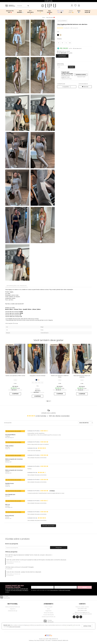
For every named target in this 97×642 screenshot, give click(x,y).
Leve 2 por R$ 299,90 (62, 20)
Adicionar (85, 86)
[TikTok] (77, 617)
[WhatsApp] (81, 617)
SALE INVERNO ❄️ (20, 11)
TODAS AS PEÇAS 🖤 (87, 11)
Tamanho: (59, 38)
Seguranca (12, 608)
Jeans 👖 (78, 11)
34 (32, 382)
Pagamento (48, 610)
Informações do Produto (16, 285)
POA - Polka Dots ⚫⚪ (60, 11)
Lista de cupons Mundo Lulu (48, 616)
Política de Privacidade (14, 626)
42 (42, 382)
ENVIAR (85, 587)
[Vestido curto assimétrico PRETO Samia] (15, 359)
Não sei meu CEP (60, 64)
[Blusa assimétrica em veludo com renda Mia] (82, 359)
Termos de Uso (54, 590)
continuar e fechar (87, 626)
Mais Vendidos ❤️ (49, 12)
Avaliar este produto (49, 525)
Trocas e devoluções (48, 614)
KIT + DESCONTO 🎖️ (30, 12)
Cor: (58, 31)
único (15, 380)
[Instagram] (74, 617)
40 (39, 382)
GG (70, 42)
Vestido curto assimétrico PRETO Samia (15, 375)
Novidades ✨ (40, 11)
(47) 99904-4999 (83, 608)
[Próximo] (23, 359)
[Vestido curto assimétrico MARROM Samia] (60, 359)
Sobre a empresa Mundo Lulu (12, 606)
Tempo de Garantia (48, 612)
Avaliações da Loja (12, 610)
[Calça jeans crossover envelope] (37, 359)
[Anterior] (7, 359)
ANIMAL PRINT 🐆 (71, 11)
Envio (48, 608)
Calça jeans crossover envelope (37, 375)
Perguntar (59, 547)
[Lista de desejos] (76, 5)
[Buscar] (28, 5)
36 (36, 382)
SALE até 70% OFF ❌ (10, 11)
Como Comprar (48, 606)
